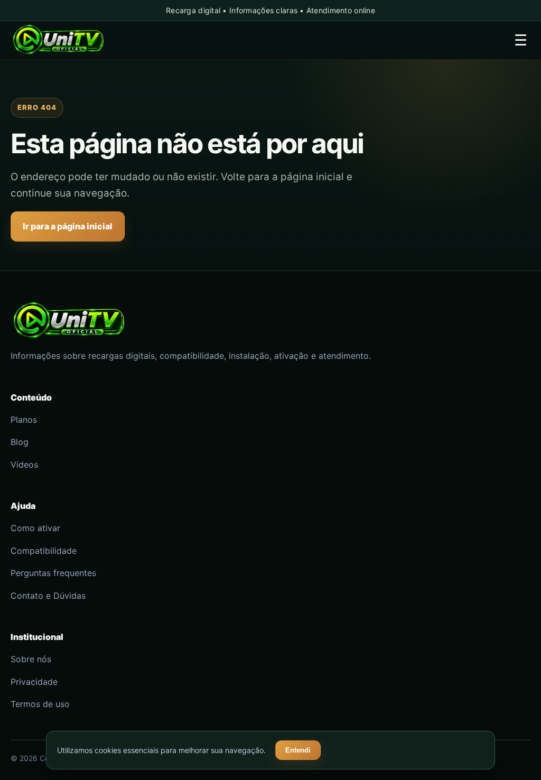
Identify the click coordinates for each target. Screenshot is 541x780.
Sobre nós (31, 659)
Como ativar (35, 528)
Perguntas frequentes (53, 573)
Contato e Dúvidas (48, 595)
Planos (24, 419)
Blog (20, 442)
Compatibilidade (44, 550)
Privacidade (34, 681)
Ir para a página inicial (68, 226)
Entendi (298, 750)
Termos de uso (40, 704)
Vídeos (24, 464)
